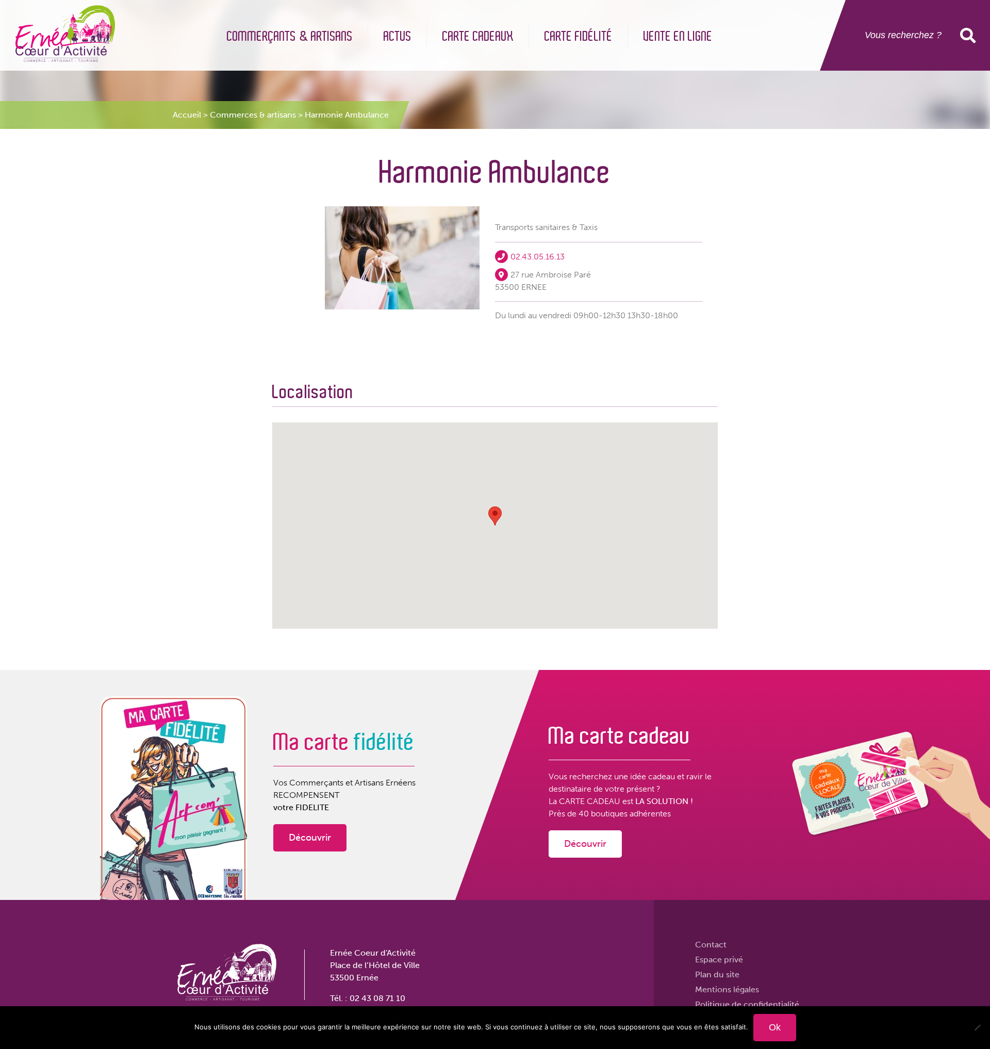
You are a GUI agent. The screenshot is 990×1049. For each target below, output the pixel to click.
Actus (397, 36)
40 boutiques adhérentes (625, 813)
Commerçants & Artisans (290, 36)
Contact (711, 944)
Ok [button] (970, 35)
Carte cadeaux (478, 36)
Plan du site (717, 974)
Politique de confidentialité (747, 1004)
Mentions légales (727, 989)
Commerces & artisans (253, 115)
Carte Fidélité (578, 36)
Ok (775, 1027)
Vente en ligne (678, 36)
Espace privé (719, 959)
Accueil (187, 115)
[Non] (977, 1027)
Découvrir (310, 837)
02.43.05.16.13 (537, 256)
